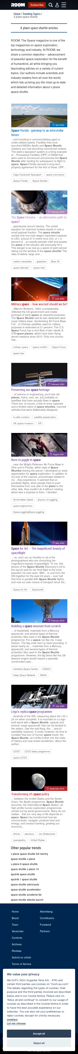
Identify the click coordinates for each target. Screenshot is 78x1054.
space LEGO (20, 757)
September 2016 (57, 788)
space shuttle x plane (23, 859)
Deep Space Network (24, 675)
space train (39, 267)
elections (29, 834)
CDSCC (46, 669)
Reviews (16, 950)
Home (15, 911)
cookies (12, 1019)
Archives (17, 944)
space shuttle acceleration (26, 889)
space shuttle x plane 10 (25, 869)
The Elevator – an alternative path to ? (39, 219)
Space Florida (20, 180)
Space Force (58, 347)
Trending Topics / (32, 14)
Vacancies (17, 931)
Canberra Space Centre (25, 669)
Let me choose (16, 1023)
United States (37, 840)
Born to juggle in (26, 460)
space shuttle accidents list (26, 894)
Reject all (39, 1043)
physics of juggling (47, 499)
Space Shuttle (39, 180)
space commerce (55, 174)
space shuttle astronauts (25, 884)
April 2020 (60, 124)
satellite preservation (45, 417)
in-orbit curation (21, 417)
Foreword (45, 924)
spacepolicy (19, 840)
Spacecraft (37, 589)
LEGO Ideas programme (37, 751)
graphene (41, 261)
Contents (17, 937)
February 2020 (57, 384)
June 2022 (59, 298)
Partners (45, 931)
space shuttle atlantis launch (27, 899)
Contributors (47, 918)
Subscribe (37, 5)
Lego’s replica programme (31, 711)
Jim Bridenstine (47, 834)
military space (20, 347)
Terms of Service (21, 963)
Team (15, 924)
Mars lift (55, 261)
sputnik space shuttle (23, 874)
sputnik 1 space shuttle (24, 879)
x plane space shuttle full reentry (29, 854)
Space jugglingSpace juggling (28, 512)
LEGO (16, 751)
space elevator (21, 267)
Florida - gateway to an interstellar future (37, 132)
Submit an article (21, 957)
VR (39, 423)
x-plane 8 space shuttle (24, 864)
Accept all (39, 1033)
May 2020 (60, 542)
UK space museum (23, 423)
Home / (18, 14)
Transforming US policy (30, 794)
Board (15, 918)
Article (16, 834)
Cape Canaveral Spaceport (27, 174)
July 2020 (60, 706)
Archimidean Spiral (23, 499)
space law (18, 353)
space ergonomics (22, 505)
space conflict (40, 347)
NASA (43, 675)
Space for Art (20, 589)
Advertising (46, 911)
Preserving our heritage (30, 389)
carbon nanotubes (22, 261)
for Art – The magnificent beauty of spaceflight (38, 550)
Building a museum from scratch (36, 626)
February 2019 (57, 211)
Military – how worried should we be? (39, 304)
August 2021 (58, 454)
